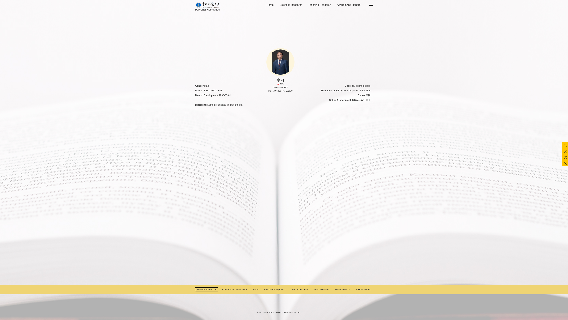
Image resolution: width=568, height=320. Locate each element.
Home (270, 4)
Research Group (363, 289)
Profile (256, 289)
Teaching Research (319, 4)
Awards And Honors (348, 4)
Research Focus (342, 289)
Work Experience (300, 289)
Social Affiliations (321, 289)
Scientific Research (291, 4)
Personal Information (206, 289)
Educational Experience (275, 289)
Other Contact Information (234, 289)
